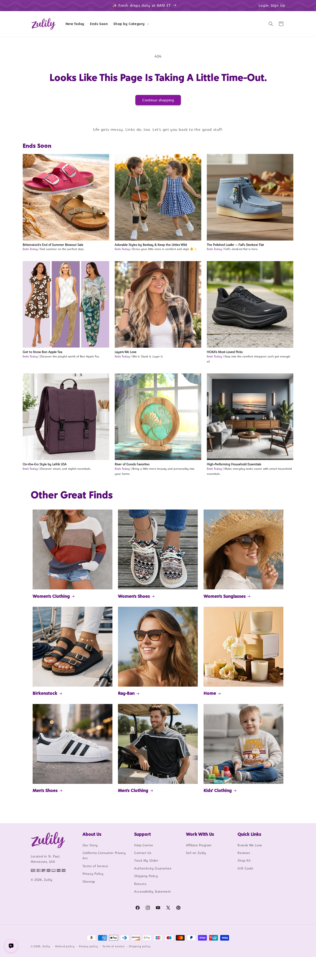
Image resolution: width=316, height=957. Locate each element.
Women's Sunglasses (225, 596)
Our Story (90, 845)
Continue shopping (158, 100)
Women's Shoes (134, 596)
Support (142, 834)
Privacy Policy (93, 874)
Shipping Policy (146, 876)
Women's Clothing (51, 596)
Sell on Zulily (196, 853)
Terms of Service (95, 866)
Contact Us (142, 853)
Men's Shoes (45, 790)
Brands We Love (250, 845)
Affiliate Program (199, 845)
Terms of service (113, 946)
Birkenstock (45, 693)
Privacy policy (88, 946)
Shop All (244, 861)
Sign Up (278, 5)
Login (264, 5)
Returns (140, 884)
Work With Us (200, 834)
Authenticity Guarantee (152, 868)
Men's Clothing (133, 790)
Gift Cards (245, 868)
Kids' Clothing (218, 790)
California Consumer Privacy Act (104, 855)
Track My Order (146, 861)
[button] (131, 24)
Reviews (244, 853)
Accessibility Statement (152, 891)
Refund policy (64, 946)
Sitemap (89, 881)
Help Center (143, 845)
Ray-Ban (126, 693)
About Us (92, 834)
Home (210, 693)
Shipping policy (140, 946)
